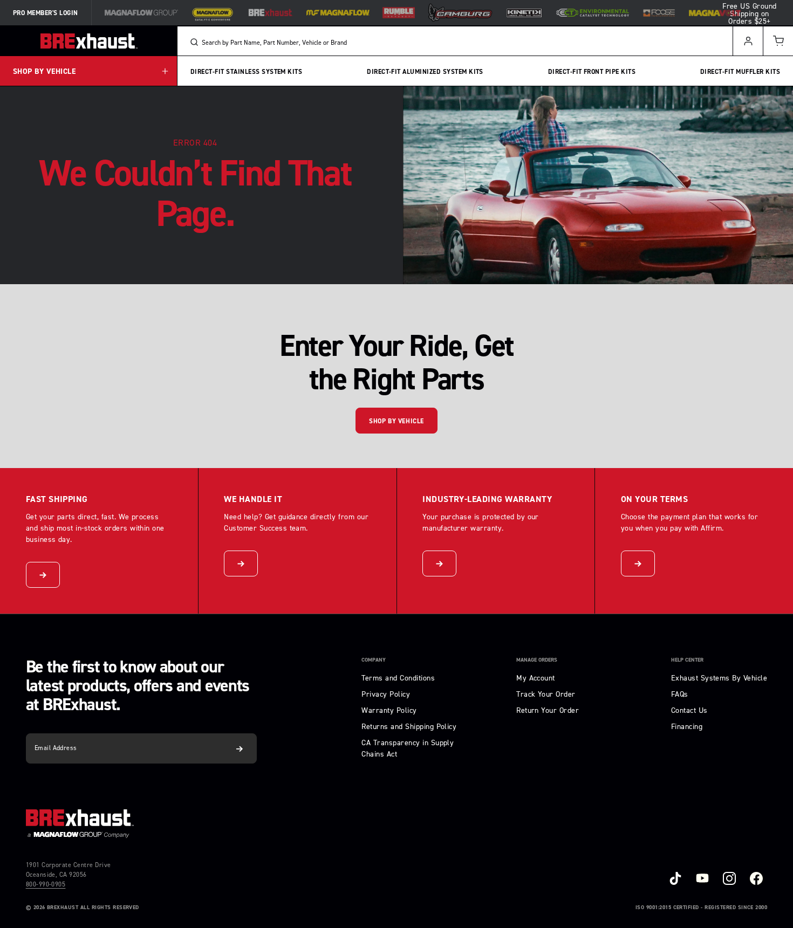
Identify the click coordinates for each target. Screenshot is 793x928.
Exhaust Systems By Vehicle (719, 677)
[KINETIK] (524, 12)
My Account (535, 677)
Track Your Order (546, 693)
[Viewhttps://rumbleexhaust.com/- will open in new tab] (398, 12)
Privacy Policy (385, 693)
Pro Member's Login (45, 13)
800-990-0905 (46, 884)
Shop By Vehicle (396, 421)
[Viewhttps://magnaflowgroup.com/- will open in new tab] (141, 12)
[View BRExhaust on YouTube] (702, 878)
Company (373, 660)
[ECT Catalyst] (592, 13)
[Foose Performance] (659, 13)
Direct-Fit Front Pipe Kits (591, 71)
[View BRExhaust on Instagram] (729, 878)
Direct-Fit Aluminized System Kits (425, 71)
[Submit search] (194, 42)
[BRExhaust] (270, 13)
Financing (686, 726)
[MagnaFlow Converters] (212, 13)
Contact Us (689, 709)
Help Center (687, 660)
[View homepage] (88, 41)
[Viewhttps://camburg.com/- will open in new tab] (460, 12)
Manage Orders (536, 660)
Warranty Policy (388, 709)
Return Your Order (547, 709)
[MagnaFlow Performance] (338, 13)
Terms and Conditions (398, 677)
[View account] (748, 41)
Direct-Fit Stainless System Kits (246, 71)
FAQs (679, 693)
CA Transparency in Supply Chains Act (407, 748)
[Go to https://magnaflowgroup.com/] (80, 823)
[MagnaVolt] (715, 13)
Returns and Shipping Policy (408, 726)
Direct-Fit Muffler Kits (740, 71)
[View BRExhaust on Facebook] (756, 878)
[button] (778, 41)
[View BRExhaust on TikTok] (675, 878)
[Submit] (240, 748)
